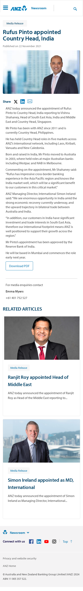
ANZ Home (9, 566)
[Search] (75, 8)
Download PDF (19, 266)
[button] (5, 8)
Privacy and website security (19, 558)
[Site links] (28, 532)
